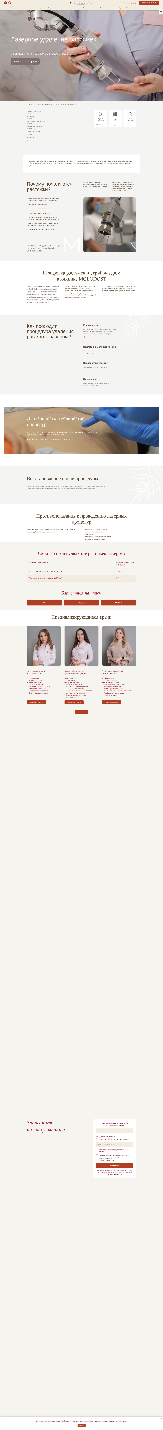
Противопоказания (33, 131)
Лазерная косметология (43, 104)
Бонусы (102, 8)
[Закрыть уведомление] (162, 1418)
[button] (149, 3)
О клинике (31, 8)
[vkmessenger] (9, 2)
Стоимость (30, 134)
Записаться (31, 137)
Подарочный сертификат (127, 8)
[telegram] (5, 2)
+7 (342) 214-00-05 (131, 3)
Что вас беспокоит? (64, 8)
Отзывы (112, 8)
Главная (30, 104)
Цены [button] (93, 8)
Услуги (50, 8)
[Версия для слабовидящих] (161, 11)
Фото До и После (81, 8)
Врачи (42, 8)
